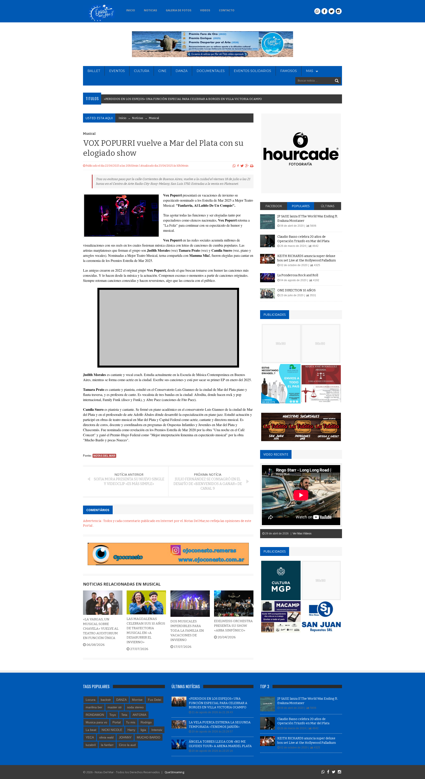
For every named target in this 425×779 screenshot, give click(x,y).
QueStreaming (174, 772)
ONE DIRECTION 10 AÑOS (296, 290)
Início (122, 118)
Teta (124, 715)
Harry (131, 730)
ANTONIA (139, 715)
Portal (116, 722)
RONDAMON (95, 715)
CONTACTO (226, 10)
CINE (162, 71)
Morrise (137, 699)
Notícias (137, 118)
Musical (154, 118)
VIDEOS (205, 10)
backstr (106, 699)
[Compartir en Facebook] (238, 165)
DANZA (181, 71)
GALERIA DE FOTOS (178, 10)
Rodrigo (146, 722)
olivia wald (106, 737)
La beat (91, 730)
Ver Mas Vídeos (302, 533)
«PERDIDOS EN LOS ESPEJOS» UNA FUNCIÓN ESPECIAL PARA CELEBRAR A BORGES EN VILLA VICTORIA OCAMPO (218, 703)
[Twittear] (242, 165)
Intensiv (156, 730)
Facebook (273, 206)
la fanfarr (107, 745)
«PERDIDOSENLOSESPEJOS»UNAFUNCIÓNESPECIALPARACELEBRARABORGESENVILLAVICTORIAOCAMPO (183, 99)
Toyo (112, 715)
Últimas (327, 206)
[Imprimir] (251, 165)
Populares (301, 206)
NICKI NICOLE (112, 730)
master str (115, 707)
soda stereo (135, 707)
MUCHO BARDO (148, 737)
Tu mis (130, 722)
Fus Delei (154, 699)
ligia (143, 730)
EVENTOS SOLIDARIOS (252, 71)
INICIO (130, 10)
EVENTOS (117, 71)
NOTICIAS (150, 10)
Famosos (288, 71)
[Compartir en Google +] (247, 165)
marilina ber (94, 707)
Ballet (93, 71)
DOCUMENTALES (211, 71)
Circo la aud (127, 745)
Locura (90, 699)
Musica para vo (96, 722)
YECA (90, 737)
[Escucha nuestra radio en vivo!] (245, 9)
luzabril (91, 745)
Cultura (141, 71)
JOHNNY (125, 737)
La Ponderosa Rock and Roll (297, 275)
